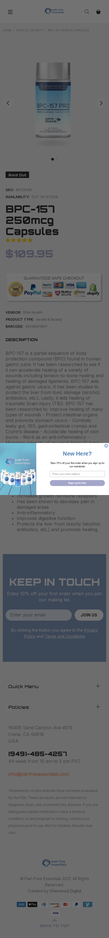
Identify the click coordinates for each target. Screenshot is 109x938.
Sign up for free (77, 483)
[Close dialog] (106, 445)
